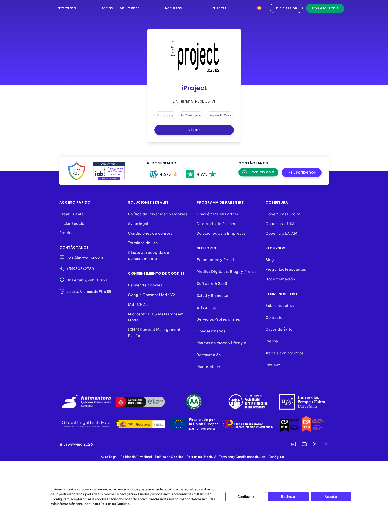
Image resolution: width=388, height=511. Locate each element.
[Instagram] (315, 444)
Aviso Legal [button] (109, 457)
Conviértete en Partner (217, 214)
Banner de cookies (145, 285)
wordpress (165, 115)
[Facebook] (326, 444)
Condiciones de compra (150, 233)
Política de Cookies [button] (169, 457)
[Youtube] (304, 444)
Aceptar (331, 496)
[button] (302, 172)
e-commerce (191, 115)
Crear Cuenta (71, 214)
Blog (269, 259)
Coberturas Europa (282, 214)
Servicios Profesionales (218, 319)
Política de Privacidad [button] (136, 457)
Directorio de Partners (217, 223)
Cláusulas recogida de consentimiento (148, 255)
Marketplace (208, 366)
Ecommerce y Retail (215, 259)
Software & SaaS (212, 283)
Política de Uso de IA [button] (201, 457)
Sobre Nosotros (279, 305)
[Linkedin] (293, 444)
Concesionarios (211, 331)
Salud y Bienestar (213, 295)
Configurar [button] (276, 457)
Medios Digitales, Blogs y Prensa (227, 271)
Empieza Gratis (325, 8)
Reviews (273, 364)
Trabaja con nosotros (284, 352)
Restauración (209, 354)
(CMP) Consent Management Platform (154, 332)
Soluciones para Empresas (221, 233)
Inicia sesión (286, 8)
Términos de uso (143, 242)
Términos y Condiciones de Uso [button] (242, 457)
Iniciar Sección (73, 223)
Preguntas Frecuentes (285, 269)
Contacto (274, 317)
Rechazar (288, 496)
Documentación (280, 279)
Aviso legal (138, 223)
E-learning (206, 307)
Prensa (271, 341)
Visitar (194, 129)
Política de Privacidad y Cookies (157, 214)
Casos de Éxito (279, 329)
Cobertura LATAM (281, 233)
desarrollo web (220, 115)
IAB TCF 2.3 (138, 304)
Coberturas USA (280, 223)
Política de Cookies (115, 504)
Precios (66, 232)
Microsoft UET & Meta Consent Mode (156, 317)
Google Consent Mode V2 (151, 294)
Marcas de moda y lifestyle (221, 342)
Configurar (245, 496)
